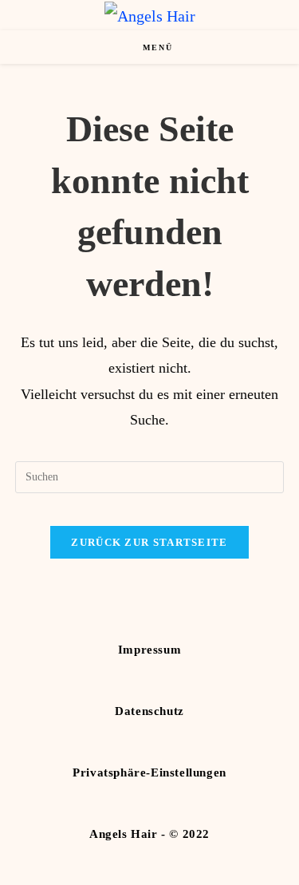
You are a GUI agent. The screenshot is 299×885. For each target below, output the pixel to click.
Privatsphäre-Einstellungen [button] (149, 772)
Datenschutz (149, 711)
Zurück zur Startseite (149, 542)
